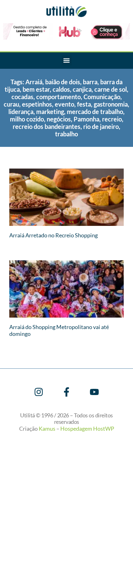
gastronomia (111, 104)
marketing (50, 111)
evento (64, 104)
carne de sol (110, 89)
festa (84, 104)
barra (90, 82)
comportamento (58, 96)
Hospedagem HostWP (87, 428)
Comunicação (102, 96)
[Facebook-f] (66, 392)
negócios (59, 119)
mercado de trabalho (95, 111)
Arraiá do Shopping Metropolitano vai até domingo (59, 330)
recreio (112, 119)
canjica (82, 89)
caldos (61, 89)
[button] (67, 60)
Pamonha (86, 119)
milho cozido (27, 119)
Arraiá (33, 82)
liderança (20, 111)
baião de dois (62, 82)
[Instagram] (39, 392)
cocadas (22, 96)
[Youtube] (94, 392)
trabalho (66, 134)
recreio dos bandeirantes (46, 126)
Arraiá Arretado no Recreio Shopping (53, 235)
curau (11, 104)
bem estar (36, 89)
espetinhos (37, 104)
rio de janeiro (101, 126)
